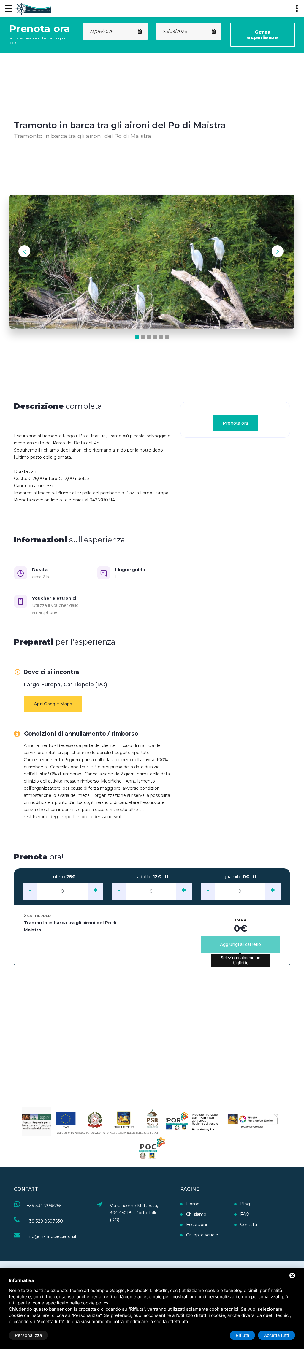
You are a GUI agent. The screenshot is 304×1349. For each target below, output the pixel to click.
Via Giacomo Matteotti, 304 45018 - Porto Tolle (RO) (134, 1213)
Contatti (248, 1224)
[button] (137, 337)
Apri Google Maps (53, 704)
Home (193, 1203)
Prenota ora (235, 423)
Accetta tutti (276, 1335)
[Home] (33, 8)
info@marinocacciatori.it (52, 1236)
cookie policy (94, 1303)
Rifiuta (242, 1335)
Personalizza (28, 1335)
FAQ (244, 1214)
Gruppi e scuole (202, 1235)
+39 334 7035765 (44, 1205)
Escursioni (196, 1224)
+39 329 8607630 (45, 1221)
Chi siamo (196, 1214)
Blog (245, 1203)
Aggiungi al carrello (240, 944)
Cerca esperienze (262, 34)
